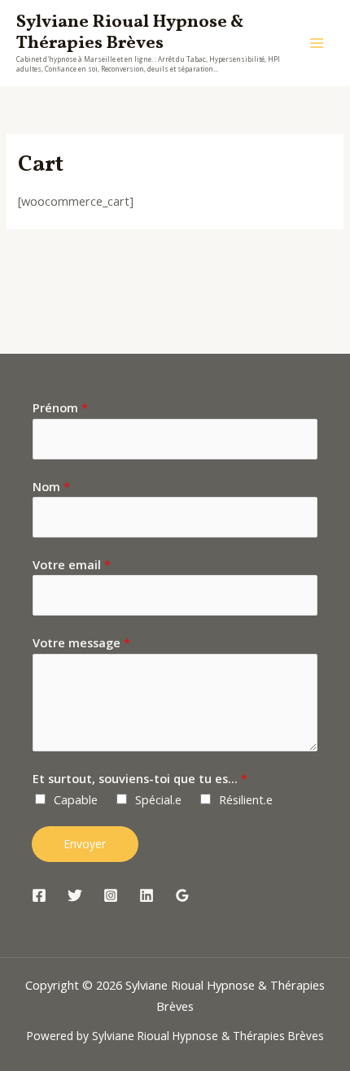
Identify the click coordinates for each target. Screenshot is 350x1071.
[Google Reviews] (182, 895)
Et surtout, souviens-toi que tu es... (140, 778)
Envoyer (85, 843)
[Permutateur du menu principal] (317, 43)
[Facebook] (39, 895)
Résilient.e (246, 799)
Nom (51, 486)
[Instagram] (110, 895)
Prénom (60, 407)
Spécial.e (158, 799)
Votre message (81, 642)
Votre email (72, 564)
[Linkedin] (146, 895)
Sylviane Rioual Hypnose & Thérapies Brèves (130, 33)
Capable (76, 799)
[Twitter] (75, 895)
